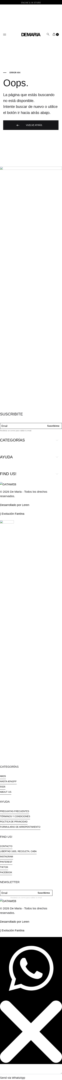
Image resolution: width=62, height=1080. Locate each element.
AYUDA (6, 457)
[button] (3, 777)
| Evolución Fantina (12, 513)
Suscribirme (53, 426)
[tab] (31, 440)
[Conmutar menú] (4, 35)
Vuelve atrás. (34, 125)
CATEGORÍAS (12, 440)
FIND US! (8, 474)
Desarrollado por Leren (14, 505)
